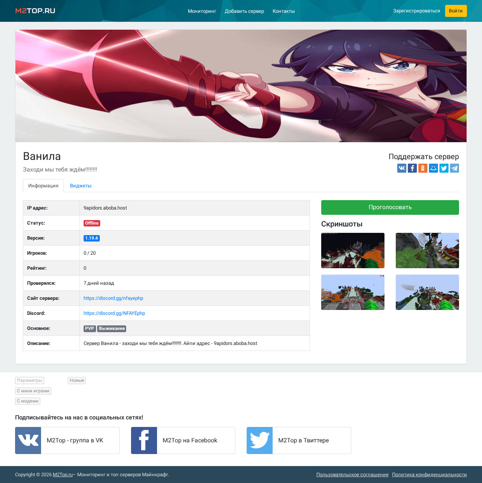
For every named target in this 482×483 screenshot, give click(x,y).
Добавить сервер (244, 11)
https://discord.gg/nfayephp (113, 298)
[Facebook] (412, 168)
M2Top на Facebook (190, 440)
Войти (456, 11)
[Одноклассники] (422, 168)
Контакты (284, 11)
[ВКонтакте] (401, 168)
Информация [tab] (43, 185)
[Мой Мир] (433, 168)
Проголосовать (390, 207)
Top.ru (35, 11)
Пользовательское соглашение (352, 474)
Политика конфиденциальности (429, 474)
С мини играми (33, 390)
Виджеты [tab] (81, 185)
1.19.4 (91, 238)
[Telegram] (454, 168)
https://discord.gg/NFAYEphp (114, 313)
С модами (27, 401)
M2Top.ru (63, 474)
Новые (77, 380)
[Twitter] (443, 168)
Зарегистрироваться (416, 11)
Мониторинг (202, 11)
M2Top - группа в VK (75, 440)
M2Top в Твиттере (303, 440)
